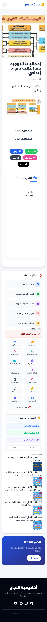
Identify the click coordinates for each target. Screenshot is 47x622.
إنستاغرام (28, 158)
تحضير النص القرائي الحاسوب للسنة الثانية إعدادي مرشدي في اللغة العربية (25, 518)
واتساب (30, 151)
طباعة (22, 164)
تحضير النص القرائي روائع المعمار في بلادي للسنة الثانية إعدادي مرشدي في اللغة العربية (23, 488)
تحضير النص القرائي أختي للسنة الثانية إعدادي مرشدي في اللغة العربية (23, 503)
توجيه (14, 447)
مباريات (32, 447)
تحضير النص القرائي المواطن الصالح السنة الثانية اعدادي (25, 458)
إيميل (14, 158)
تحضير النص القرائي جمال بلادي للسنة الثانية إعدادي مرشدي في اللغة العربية (24, 473)
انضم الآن (34, 558)
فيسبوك (15, 151)
